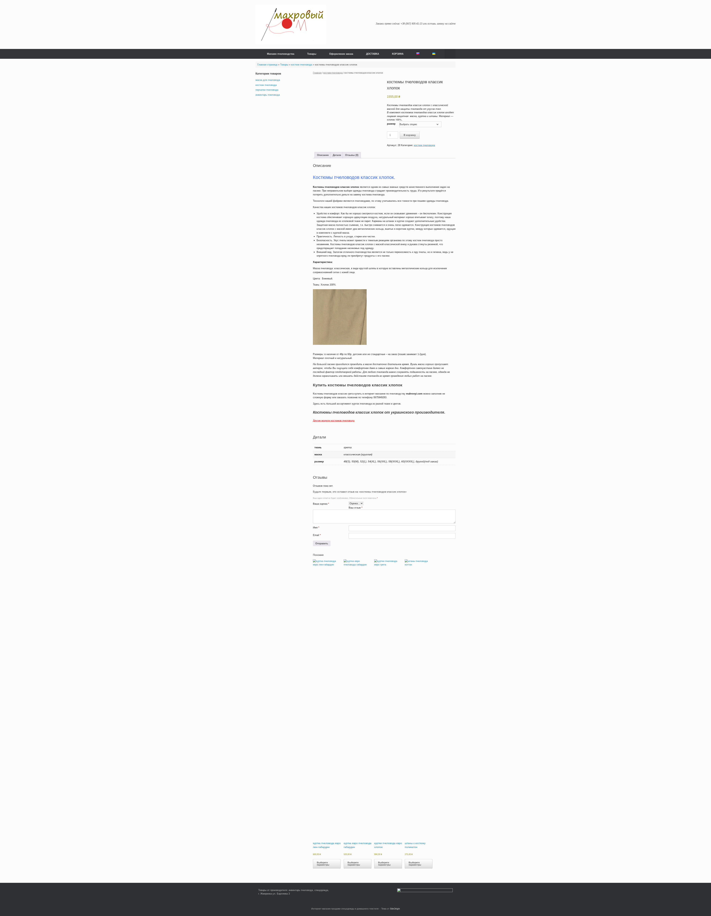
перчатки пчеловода (267, 89)
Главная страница (267, 64)
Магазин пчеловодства (280, 53)
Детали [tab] (337, 155)
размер (391, 123)
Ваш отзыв (355, 507)
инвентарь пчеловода (268, 94)
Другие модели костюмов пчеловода (333, 420)
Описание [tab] (323, 155)
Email (317, 535)
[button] (450, 54)
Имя (316, 527)
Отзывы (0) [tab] (351, 155)
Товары (311, 53)
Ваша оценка (321, 503)
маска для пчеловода (268, 80)
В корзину (410, 135)
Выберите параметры (323, 863)
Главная (317, 73)
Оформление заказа (341, 53)
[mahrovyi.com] (291, 24)
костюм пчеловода (301, 64)
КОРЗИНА (397, 53)
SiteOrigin (395, 909)
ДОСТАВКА (372, 53)
